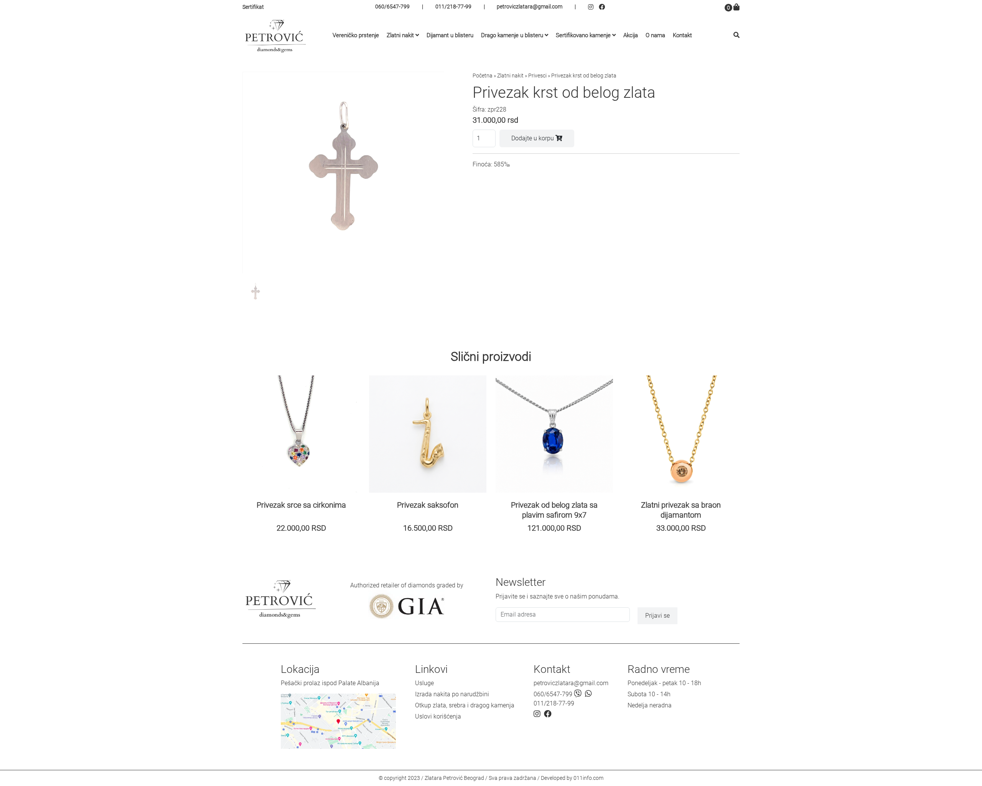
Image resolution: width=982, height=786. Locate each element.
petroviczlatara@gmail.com (529, 6)
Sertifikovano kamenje (583, 35)
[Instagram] (593, 7)
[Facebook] (603, 7)
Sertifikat (253, 7)
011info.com (588, 778)
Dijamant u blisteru (450, 35)
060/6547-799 (392, 6)
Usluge (424, 683)
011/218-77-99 (453, 6)
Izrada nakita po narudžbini (452, 694)
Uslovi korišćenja (438, 716)
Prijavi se (657, 615)
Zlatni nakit (400, 35)
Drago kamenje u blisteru (512, 35)
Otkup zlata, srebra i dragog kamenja (464, 705)
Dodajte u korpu (533, 138)
